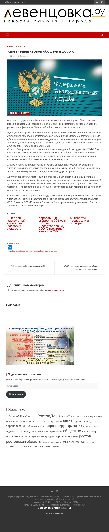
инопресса (35, 426)
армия (31, 422)
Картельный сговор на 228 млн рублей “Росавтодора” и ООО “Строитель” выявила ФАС (52, 224)
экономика (52, 251)
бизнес (15, 251)
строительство (71, 441)
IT (6, 417)
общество (23, 251)
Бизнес (11, 46)
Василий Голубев (20, 416)
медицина (10, 431)
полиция (26, 436)
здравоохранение (18, 426)
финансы (28, 446)
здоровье (93, 422)
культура (87, 426)
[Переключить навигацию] (7, 35)
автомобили (22, 421)
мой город (23, 431)
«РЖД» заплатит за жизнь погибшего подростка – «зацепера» (81, 267)
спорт (59, 442)
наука (46, 432)
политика (13, 436)
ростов (85, 436)
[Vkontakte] (10, 247)
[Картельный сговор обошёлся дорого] (54, 87)
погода (86, 431)
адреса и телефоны (55, 513)
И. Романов (23, 56)
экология (39, 446)
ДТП (34, 416)
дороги (79, 421)
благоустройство (52, 421)
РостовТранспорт (70, 416)
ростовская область (37, 251)
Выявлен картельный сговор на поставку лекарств (16, 223)
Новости (20, 46)
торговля (90, 442)
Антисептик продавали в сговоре (79, 220)
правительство (38, 437)
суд (83, 441)
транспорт (14, 446)
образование (55, 431)
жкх (85, 421)
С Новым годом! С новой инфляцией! (28, 266)
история (42, 426)
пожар (93, 431)
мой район (37, 431)
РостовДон (47, 416)
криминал (74, 426)
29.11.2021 (12, 56)
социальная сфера (48, 442)
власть (68, 421)
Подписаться (16, 394)
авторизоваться (56, 290)
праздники (50, 437)
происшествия (67, 436)
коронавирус (56, 426)
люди (95, 426)
